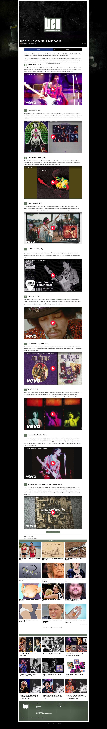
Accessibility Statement (40, 711)
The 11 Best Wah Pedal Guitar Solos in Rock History (28, 654)
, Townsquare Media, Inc (36, 717)
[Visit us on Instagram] (58, 706)
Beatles (53, 299)
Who (67, 299)
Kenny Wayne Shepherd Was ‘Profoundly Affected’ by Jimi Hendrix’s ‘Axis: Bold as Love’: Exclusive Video (29, 697)
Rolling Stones (60, 299)
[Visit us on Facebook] (63, 706)
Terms (37, 707)
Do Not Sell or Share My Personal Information (44, 713)
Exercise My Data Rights (40, 712)
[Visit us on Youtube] (60, 706)
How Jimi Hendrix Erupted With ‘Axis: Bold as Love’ (52, 675)
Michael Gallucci (24, 43)
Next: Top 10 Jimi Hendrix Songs (52, 531)
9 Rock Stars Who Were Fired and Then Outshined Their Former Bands (75, 654)
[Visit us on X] (65, 706)
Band (57, 492)
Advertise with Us (39, 706)
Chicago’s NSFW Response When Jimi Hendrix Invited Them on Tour (28, 675)
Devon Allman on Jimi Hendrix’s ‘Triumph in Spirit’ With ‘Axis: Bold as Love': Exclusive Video (53, 697)
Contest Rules (38, 708)
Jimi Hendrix (26, 53)
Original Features (34, 538)
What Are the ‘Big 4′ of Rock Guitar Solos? (52, 653)
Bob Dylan (70, 303)
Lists (29, 538)
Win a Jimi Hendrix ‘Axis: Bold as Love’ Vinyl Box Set (75, 675)
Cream (25, 71)
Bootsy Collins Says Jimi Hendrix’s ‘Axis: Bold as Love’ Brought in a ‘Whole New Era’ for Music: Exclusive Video (76, 697)
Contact (37, 714)
